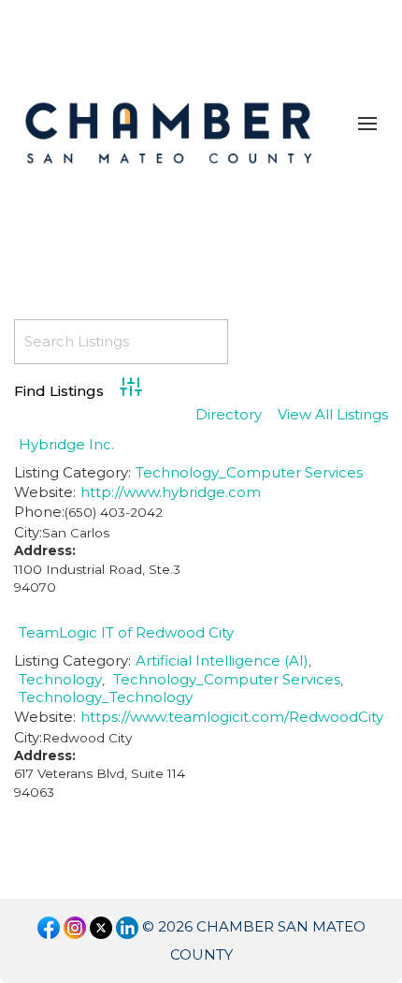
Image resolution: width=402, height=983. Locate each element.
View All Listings (333, 415)
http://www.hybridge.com (170, 492)
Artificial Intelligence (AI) (222, 660)
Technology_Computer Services (249, 472)
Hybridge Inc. (66, 444)
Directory (228, 415)
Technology (60, 679)
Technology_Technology (106, 697)
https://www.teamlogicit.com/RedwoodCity (231, 717)
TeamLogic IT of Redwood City (126, 632)
